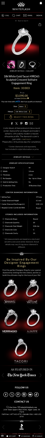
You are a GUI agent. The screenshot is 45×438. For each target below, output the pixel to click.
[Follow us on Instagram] (24, 396)
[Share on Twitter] (16, 123)
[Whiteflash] (21, 6)
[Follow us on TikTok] (36, 396)
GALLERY (30, 71)
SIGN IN (39, 15)
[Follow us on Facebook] (5, 396)
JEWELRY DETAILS (17, 71)
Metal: (10, 111)
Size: (15, 106)
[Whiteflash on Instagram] (26, 123)
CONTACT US (21, 401)
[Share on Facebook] (12, 123)
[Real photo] (22, 64)
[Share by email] (31, 123)
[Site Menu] (3, 2)
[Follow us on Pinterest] (18, 396)
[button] (16, 16)
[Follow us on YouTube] (30, 396)
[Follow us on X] (12, 396)
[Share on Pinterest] (21, 124)
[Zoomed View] (32, 64)
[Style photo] (11, 64)
